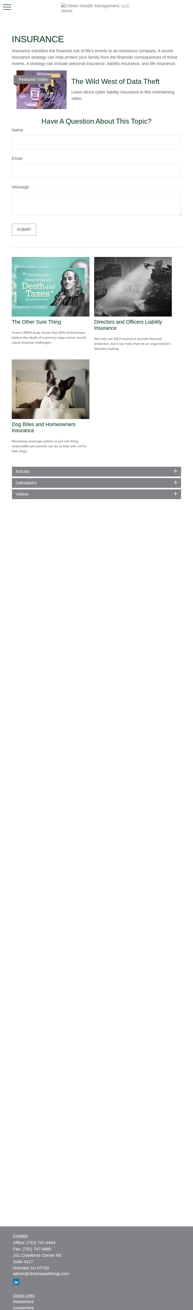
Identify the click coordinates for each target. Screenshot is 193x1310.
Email (17, 158)
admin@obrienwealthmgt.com (41, 1273)
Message (20, 187)
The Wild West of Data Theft (115, 81)
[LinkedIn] (16, 1282)
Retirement (23, 1301)
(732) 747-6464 (40, 1242)
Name (17, 130)
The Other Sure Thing (36, 322)
